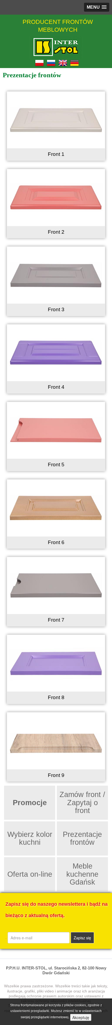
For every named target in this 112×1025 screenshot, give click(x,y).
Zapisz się (82, 937)
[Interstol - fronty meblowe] (56, 47)
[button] (96, 7)
